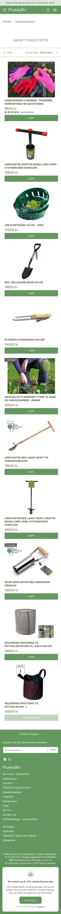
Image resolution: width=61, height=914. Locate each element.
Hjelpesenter (10, 778)
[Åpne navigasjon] (4, 10)
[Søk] (48, 10)
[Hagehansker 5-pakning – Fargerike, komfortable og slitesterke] (31, 79)
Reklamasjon (10, 801)
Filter (9, 52)
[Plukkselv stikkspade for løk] (31, 319)
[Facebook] (5, 759)
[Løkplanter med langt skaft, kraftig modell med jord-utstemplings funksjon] (31, 497)
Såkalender (9, 840)
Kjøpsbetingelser (12, 792)
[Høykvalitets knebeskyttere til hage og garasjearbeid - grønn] (31, 376)
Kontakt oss (9, 814)
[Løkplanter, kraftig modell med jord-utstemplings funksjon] (31, 143)
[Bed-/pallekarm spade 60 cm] (31, 261)
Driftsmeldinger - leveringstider (20, 819)
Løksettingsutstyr (25, 21)
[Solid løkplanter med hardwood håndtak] (31, 561)
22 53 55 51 (14, 857)
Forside (7, 21)
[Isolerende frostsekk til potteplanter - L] (31, 682)
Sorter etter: (32, 52)
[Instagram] (9, 759)
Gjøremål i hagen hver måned (19, 835)
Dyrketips (8, 826)
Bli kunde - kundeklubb (16, 774)
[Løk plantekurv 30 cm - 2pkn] (31, 204)
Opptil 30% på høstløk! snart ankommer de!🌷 (30, 2)
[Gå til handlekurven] (55, 10)
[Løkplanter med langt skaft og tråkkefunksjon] (31, 437)
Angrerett (8, 796)
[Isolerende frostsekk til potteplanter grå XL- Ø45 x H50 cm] (31, 622)
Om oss (7, 810)
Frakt (6, 805)
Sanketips (8, 831)
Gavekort (8, 783)
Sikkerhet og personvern (16, 787)
